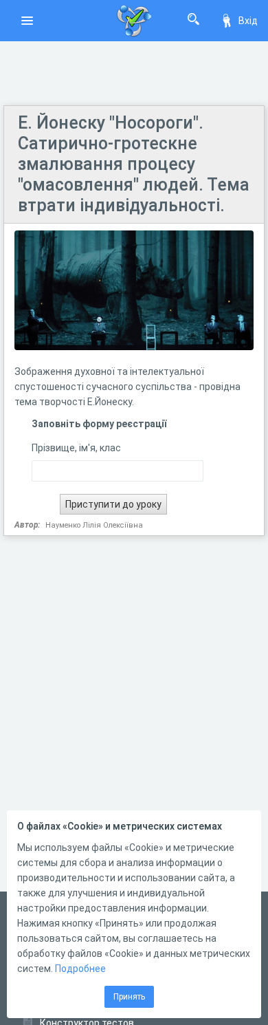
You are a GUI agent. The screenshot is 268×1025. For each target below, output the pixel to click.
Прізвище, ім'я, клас (76, 447)
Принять (129, 997)
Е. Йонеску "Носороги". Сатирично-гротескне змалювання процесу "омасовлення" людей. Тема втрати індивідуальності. (133, 164)
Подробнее (80, 968)
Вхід (248, 20)
